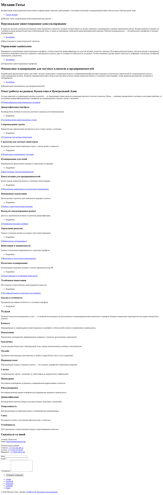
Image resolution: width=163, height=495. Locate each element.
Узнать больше (12, 15)
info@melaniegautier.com (16, 442)
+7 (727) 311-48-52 (15, 448)
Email (3, 459)
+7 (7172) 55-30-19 (15, 450)
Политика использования (47, 492)
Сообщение (5, 471)
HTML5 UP (31, 492)
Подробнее (10, 37)
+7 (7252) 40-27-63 (17, 452)
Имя (2, 456)
